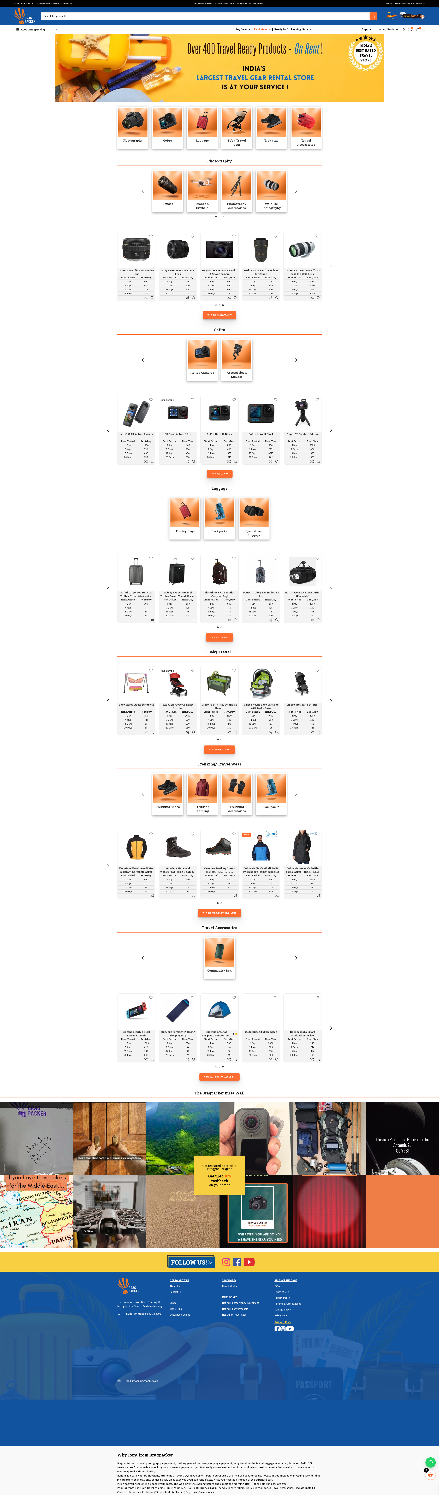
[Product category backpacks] (219, 518)
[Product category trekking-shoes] (167, 794)
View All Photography (219, 315)
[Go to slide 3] (223, 216)
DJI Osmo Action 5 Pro (178, 434)
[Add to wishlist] (151, 236)
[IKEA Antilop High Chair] (303, 683)
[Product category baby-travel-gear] (236, 128)
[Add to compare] (146, 298)
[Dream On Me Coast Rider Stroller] (261, 683)
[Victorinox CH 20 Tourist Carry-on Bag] (219, 571)
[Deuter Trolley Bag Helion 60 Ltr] (261, 571)
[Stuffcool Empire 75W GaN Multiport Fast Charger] (219, 1011)
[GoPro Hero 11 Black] (261, 413)
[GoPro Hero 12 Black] (219, 413)
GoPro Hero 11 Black (261, 434)
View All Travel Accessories (219, 1077)
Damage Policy (283, 1309)
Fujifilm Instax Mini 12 (219, 270)
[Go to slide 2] (219, 216)
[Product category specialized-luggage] (254, 518)
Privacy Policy (282, 1297)
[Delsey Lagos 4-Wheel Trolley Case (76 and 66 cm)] (178, 571)
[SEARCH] (373, 16)
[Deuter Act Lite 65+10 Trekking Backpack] (303, 847)
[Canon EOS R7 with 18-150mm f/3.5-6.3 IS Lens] (178, 249)
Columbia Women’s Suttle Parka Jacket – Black (177, 870)
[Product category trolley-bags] (184, 518)
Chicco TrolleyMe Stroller (219, 704)
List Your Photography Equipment (240, 1303)
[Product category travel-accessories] (306, 128)
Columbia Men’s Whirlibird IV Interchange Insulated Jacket (136, 870)
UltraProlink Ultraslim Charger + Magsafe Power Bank (302, 1035)
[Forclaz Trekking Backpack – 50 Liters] (261, 847)
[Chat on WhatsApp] (430, 1462)
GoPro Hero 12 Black (219, 434)
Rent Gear (260, 29)
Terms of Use (282, 1292)
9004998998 (154, 1313)
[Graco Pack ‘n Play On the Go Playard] (136, 683)
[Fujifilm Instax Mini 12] (219, 249)
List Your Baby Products (235, 1309)
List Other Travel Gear (234, 1314)
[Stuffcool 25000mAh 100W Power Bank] (261, 1011)
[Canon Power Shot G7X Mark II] (261, 249)
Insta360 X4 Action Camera (136, 434)
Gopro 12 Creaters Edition (303, 434)
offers (395, 3)
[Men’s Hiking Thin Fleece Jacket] (219, 847)
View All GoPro (219, 474)
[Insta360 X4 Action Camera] (136, 413)
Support (367, 29)
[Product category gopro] (167, 128)
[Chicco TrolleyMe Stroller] (219, 683)
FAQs (277, 1286)
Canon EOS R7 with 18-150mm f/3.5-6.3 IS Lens (178, 272)
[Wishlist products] (403, 29)
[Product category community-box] (219, 958)
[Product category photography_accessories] (236, 191)
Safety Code (281, 1315)
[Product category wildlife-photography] (271, 191)
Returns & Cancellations (288, 1303)
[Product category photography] (132, 128)
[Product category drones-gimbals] (202, 191)
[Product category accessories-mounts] (236, 360)
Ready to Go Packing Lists (291, 29)
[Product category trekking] (271, 128)
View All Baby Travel (219, 749)
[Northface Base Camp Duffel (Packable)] (303, 571)
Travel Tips (176, 1309)
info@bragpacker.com (145, 1381)
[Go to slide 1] (216, 216)
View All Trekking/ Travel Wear (219, 913)
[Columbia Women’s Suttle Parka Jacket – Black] (178, 847)
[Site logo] (25, 15)
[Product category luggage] (202, 128)
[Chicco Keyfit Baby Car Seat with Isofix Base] (178, 683)
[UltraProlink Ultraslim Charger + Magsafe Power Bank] (303, 1011)
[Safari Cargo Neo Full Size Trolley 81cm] (136, 571)
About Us (175, 1286)
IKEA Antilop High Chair (303, 704)
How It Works (229, 1286)
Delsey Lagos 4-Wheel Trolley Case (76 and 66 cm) (177, 594)
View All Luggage (219, 637)
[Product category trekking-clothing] (202, 794)
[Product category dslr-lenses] (167, 191)
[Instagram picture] (36, 1138)
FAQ (246, 3)
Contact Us (175, 1292)
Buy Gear (241, 29)
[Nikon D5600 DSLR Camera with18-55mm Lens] (136, 249)
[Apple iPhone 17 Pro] (136, 1011)
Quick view (152, 298)
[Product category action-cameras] (202, 360)
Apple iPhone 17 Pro (136, 1032)
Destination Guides (180, 1314)
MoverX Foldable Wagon (178, 1032)
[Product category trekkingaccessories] (236, 794)
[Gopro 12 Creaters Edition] (303, 413)
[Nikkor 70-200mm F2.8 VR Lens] (303, 249)
